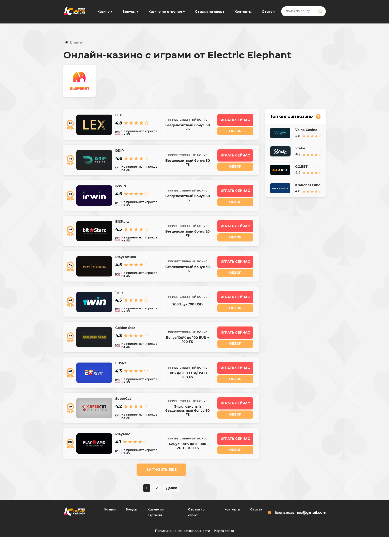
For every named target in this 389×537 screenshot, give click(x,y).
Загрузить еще (162, 470)
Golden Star (125, 328)
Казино (103, 12)
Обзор (235, 131)
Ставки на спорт (209, 12)
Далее (171, 488)
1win (119, 292)
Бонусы (129, 12)
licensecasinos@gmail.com (300, 512)
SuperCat (123, 399)
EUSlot (121, 363)
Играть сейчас (235, 120)
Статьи (268, 12)
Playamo (122, 434)
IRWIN (120, 186)
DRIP (119, 151)
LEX (118, 115)
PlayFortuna (125, 257)
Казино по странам (165, 12)
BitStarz (122, 221)
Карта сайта (224, 531)
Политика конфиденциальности (182, 531)
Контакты (243, 12)
